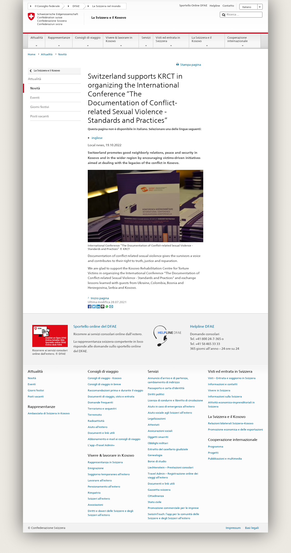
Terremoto (95, 414)
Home (31, 54)
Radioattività (96, 420)
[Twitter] (94, 306)
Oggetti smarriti (158, 437)
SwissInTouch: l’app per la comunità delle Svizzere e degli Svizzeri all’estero (173, 516)
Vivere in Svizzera (219, 390)
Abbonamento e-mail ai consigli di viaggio (114, 439)
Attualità (36, 37)
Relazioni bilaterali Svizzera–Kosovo (230, 423)
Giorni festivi (36, 390)
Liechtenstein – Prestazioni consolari (170, 467)
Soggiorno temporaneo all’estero (109, 474)
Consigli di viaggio (87, 37)
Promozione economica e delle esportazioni (235, 429)
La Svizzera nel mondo (106, 6)
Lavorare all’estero (100, 480)
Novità (32, 378)
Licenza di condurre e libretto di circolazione (175, 400)
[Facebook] (90, 306)
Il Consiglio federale (47, 6)
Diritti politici (156, 394)
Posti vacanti (36, 396)
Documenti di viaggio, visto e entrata (111, 396)
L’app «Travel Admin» (101, 445)
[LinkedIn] (98, 306)
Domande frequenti (100, 402)
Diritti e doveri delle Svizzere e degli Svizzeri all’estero (110, 512)
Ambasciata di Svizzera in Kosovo (49, 413)
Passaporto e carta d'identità (166, 388)
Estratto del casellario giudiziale (168, 449)
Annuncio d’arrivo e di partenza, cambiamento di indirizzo (168, 380)
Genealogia (155, 455)
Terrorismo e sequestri (102, 408)
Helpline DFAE (202, 326)
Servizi (146, 37)
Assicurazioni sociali (160, 430)
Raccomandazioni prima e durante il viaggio (115, 390)
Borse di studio (157, 461)
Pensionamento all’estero (104, 486)
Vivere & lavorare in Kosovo (119, 39)
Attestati (153, 424)
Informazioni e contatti (222, 384)
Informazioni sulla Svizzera (225, 396)
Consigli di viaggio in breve (104, 384)
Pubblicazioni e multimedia (225, 458)
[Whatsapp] (107, 306)
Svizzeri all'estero (99, 498)
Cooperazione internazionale (237, 39)
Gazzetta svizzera (159, 489)
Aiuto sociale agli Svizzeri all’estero (170, 412)
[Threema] (103, 306)
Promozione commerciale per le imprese (173, 508)
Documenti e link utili (101, 433)
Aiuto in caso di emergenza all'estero (171, 406)
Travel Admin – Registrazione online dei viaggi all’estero (173, 475)
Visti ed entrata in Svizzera (168, 39)
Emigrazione (96, 468)
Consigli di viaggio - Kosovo (104, 378)
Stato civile (154, 501)
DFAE (76, 6)
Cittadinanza (156, 496)
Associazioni (95, 504)
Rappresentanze (59, 37)
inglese (97, 138)
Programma (215, 446)
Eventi (32, 384)
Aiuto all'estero (97, 426)
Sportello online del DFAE (95, 326)
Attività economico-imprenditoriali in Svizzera (231, 404)
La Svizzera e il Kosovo (202, 39)
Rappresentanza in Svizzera (105, 462)
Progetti (213, 452)
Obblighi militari (158, 443)
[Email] (111, 306)
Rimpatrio (94, 492)
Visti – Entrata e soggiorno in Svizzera (232, 378)
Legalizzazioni (157, 418)
